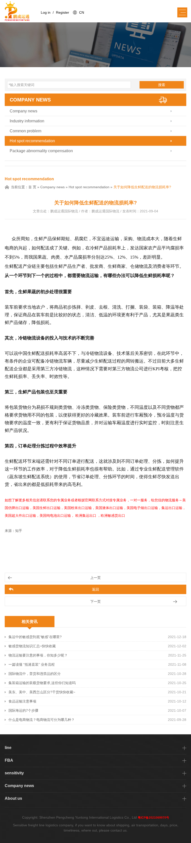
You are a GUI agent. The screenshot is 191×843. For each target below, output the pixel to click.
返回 (95, 589)
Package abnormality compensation (41, 151)
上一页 (95, 578)
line (8, 748)
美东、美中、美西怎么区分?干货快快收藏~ (41, 692)
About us (13, 798)
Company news (30, 99)
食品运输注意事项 (22, 701)
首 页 (32, 187)
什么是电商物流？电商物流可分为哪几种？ (41, 720)
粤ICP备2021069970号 (153, 817)
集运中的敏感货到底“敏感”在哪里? (35, 637)
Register (62, 12)
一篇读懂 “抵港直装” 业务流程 (31, 664)
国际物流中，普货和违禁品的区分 (34, 674)
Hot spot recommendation (32, 141)
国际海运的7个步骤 (23, 710)
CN (81, 12)
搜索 (161, 85)
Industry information (27, 121)
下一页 (95, 602)
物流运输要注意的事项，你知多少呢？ (38, 655)
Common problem (25, 131)
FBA (9, 760)
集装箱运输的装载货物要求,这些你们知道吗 (42, 683)
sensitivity (14, 773)
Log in (45, 12)
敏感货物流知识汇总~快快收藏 (32, 646)
